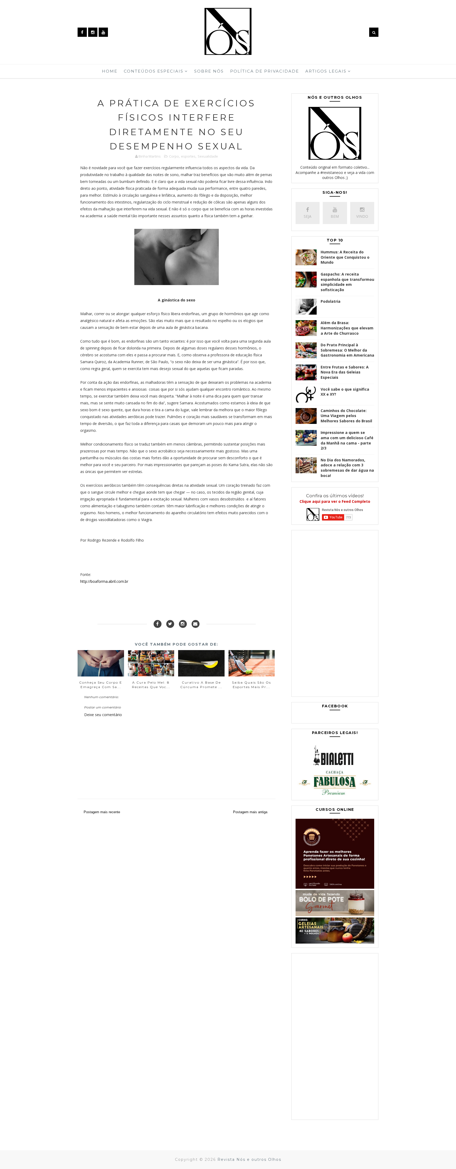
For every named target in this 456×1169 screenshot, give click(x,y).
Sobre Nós (209, 71)
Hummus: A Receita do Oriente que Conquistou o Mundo (345, 257)
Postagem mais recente (102, 812)
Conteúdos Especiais (153, 71)
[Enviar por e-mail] (196, 624)
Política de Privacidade (264, 71)
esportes (188, 156)
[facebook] (82, 32)
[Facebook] (158, 624)
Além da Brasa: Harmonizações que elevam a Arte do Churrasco (347, 327)
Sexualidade (208, 156)
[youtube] (103, 32)
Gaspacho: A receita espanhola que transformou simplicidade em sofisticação (347, 282)
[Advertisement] (335, 615)
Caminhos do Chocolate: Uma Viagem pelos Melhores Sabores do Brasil (346, 415)
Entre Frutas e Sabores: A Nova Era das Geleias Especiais (345, 372)
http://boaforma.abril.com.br (104, 581)
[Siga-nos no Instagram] (183, 624)
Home (109, 71)
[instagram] (92, 32)
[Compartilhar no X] (170, 624)
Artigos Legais (325, 71)
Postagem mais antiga (250, 812)
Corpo (174, 156)
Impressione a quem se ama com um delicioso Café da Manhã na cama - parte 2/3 (347, 440)
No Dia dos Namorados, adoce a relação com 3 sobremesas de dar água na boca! (347, 467)
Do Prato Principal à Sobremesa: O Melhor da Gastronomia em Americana (347, 350)
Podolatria (330, 301)
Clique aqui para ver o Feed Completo (335, 501)
